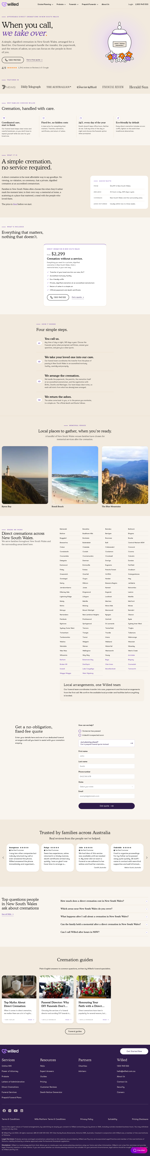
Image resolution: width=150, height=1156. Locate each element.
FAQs (42, 1066)
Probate (60, 4)
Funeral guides (75, 1031)
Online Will (7, 1066)
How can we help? (86, 725)
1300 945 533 (141, 4)
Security (121, 1087)
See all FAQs (6, 914)
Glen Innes (109, 664)
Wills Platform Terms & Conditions (49, 1119)
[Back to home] (10, 1051)
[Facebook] (4, 1110)
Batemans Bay (88, 660)
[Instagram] (10, 1110)
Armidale (131, 655)
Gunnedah (132, 664)
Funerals (72, 4)
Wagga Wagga (65, 673)
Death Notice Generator (51, 1092)
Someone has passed (91, 731)
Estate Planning (44, 4)
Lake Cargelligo (88, 669)
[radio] (80, 731)
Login (130, 4)
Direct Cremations (10, 1087)
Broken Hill (63, 664)
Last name (83, 762)
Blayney (131, 660)
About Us (105, 4)
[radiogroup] (107, 733)
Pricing (43, 1082)
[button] (3, 857)
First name (83, 751)
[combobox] (107, 786)
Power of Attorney (10, 1071)
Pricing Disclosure (140, 1119)
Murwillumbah (110, 669)
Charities (83, 1066)
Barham (63, 660)
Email (81, 791)
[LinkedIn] (22, 1111)
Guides (43, 1076)
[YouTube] (15, 1110)
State (81, 782)
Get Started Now (134, 1051)
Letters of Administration (13, 1082)
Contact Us (122, 1082)
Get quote (104, 806)
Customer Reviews (48, 1087)
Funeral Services (9, 1092)
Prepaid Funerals (89, 4)
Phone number (84, 772)
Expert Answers (47, 1071)
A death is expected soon (93, 735)
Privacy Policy (86, 1119)
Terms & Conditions (11, 1119)
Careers (120, 1092)
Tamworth (132, 669)
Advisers (82, 1071)
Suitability (112, 1119)
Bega (107, 660)
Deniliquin (86, 664)
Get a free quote (33, 60)
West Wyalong (88, 673)
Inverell (62, 669)
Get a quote (77, 297)
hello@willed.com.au (126, 1071)
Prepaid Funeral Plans (11, 1097)
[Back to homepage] (10, 4)
